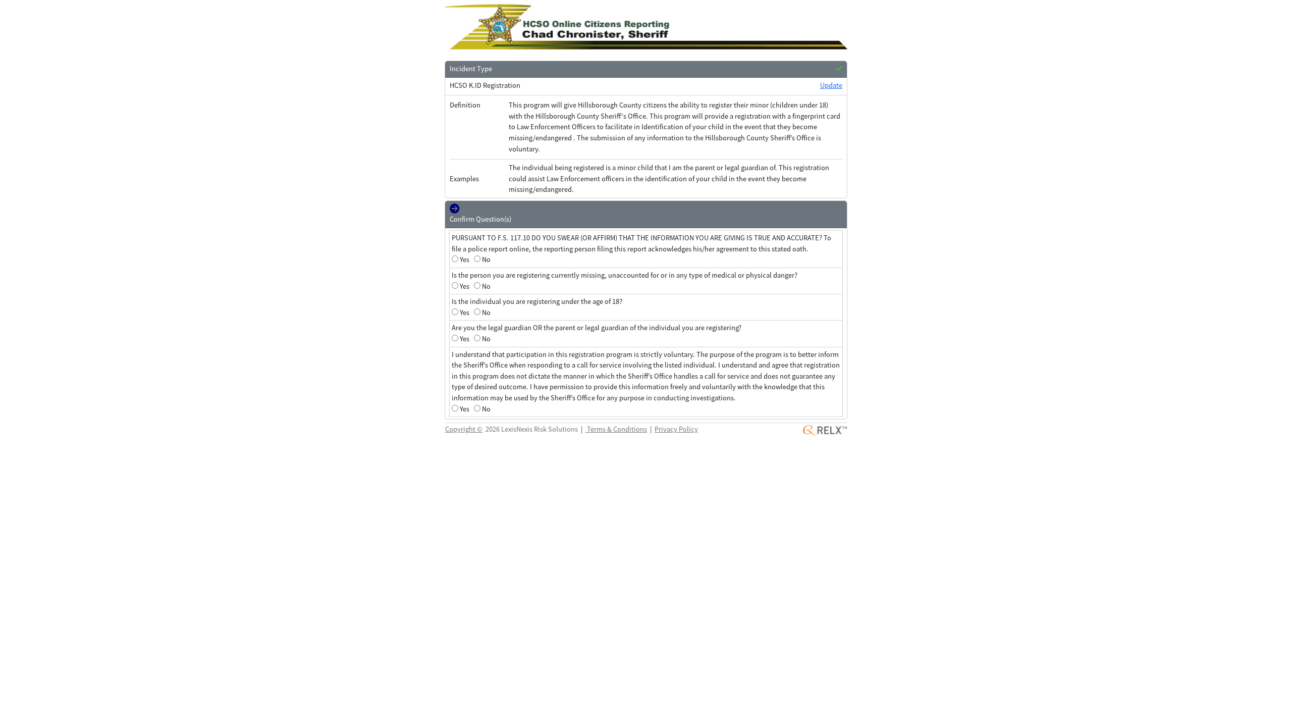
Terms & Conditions (616, 429)
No (486, 259)
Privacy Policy (676, 429)
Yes (464, 259)
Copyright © (463, 429)
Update (831, 85)
